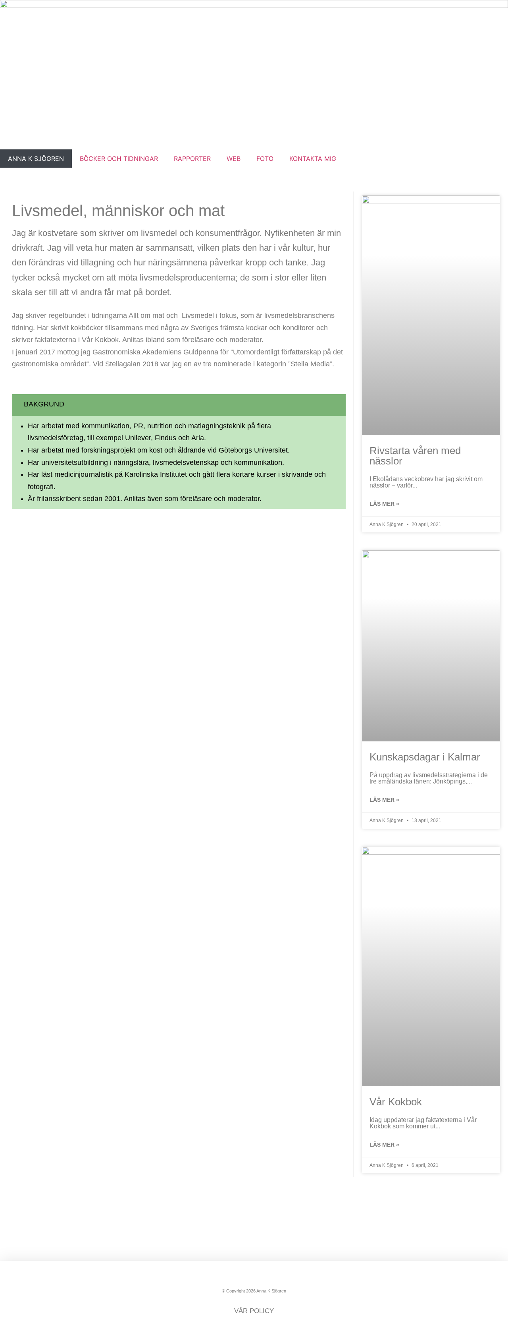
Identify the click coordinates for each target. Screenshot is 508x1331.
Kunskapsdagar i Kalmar (424, 757)
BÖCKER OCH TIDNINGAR (119, 159)
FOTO (264, 159)
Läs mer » (384, 504)
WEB (234, 159)
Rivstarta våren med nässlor (415, 456)
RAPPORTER (192, 159)
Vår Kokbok (395, 1102)
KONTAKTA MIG (312, 159)
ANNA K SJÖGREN (36, 159)
